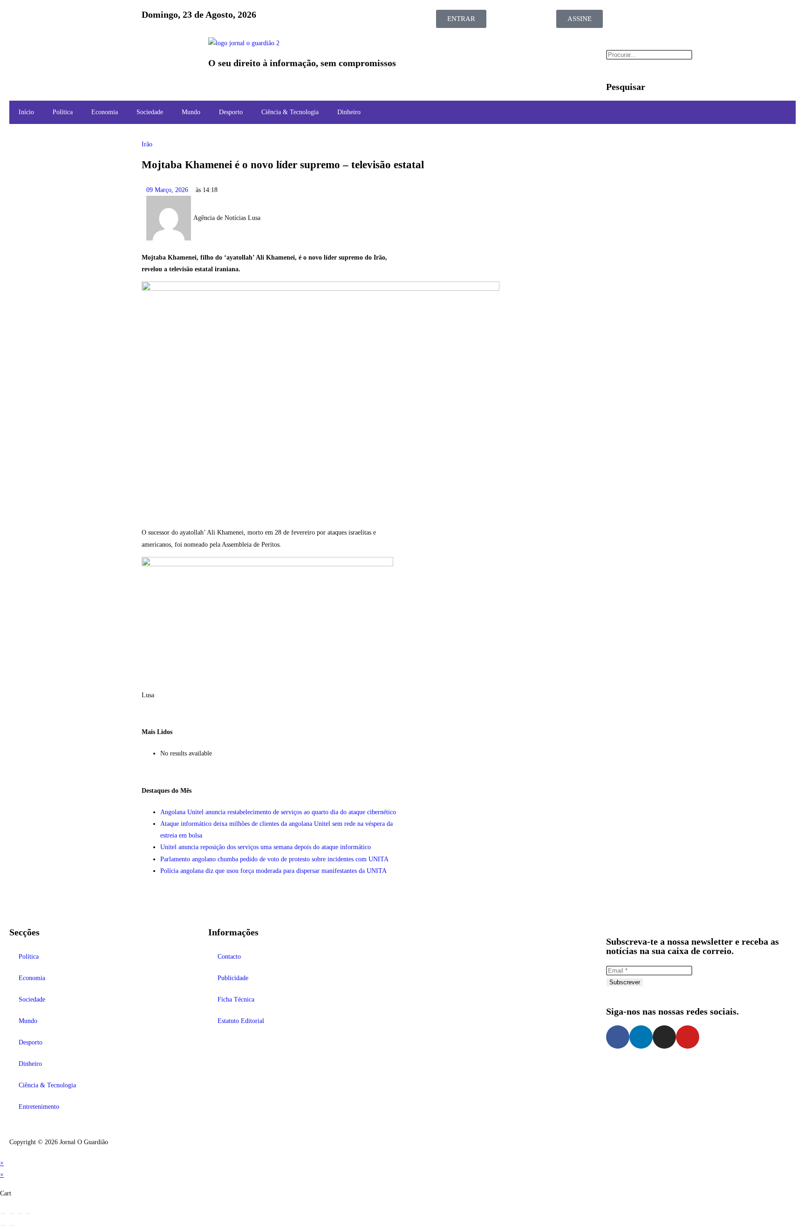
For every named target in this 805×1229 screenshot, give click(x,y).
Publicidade (233, 978)
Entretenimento (39, 1106)
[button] (104, 46)
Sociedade (149, 112)
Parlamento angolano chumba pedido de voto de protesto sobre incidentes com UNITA (274, 859)
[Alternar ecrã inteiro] (11, 1214)
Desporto (231, 112)
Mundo (191, 112)
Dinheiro (349, 112)
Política (63, 112)
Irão (147, 144)
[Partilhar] (20, 1214)
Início (26, 112)
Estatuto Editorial (241, 1020)
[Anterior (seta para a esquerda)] (3, 1225)
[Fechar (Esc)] (28, 1214)
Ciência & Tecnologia (290, 112)
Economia (104, 112)
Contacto (229, 956)
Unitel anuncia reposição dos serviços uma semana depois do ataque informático (265, 847)
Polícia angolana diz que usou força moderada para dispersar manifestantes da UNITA (273, 870)
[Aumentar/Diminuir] (3, 1214)
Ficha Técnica (236, 999)
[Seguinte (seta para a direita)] (11, 1225)
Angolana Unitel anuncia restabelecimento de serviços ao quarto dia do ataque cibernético (278, 812)
